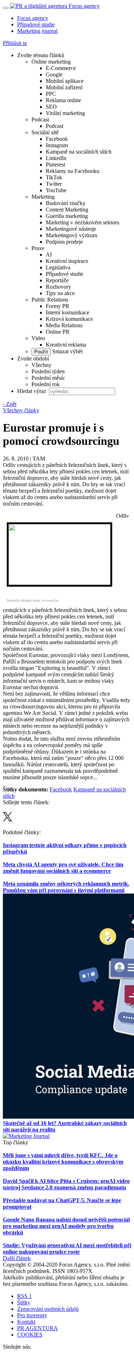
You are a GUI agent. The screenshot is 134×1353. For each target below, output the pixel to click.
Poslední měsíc (48, 378)
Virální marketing (65, 113)
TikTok (54, 177)
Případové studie (36, 24)
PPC (51, 94)
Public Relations (49, 300)
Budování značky (65, 203)
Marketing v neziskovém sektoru (82, 222)
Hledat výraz (32, 391)
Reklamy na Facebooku (72, 171)
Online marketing (51, 62)
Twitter (54, 184)
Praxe (37, 248)
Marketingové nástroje (71, 229)
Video (38, 338)
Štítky (23, 1302)
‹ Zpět (9, 404)
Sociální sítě (45, 132)
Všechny (41, 365)
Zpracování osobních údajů (48, 1309)
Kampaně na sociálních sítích (78, 152)
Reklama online (63, 100)
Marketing (43, 197)
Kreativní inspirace (67, 261)
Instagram (57, 145)
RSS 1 (24, 1296)
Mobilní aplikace (65, 81)
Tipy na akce (60, 293)
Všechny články (21, 410)
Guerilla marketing (67, 216)
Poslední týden (48, 371)
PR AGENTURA (37, 1328)
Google (54, 74)
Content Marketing (67, 210)
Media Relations (64, 325)
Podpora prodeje (64, 242)
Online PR (58, 332)
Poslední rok (45, 384)
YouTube (56, 190)
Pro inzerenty (32, 1315)
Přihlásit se (15, 43)
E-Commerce (61, 68)
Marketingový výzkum (71, 235)
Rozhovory (58, 287)
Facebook (57, 139)
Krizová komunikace (69, 319)
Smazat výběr (67, 351)
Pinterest (55, 164)
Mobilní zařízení (64, 87)
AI (49, 255)
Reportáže (57, 280)
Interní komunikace (67, 312)
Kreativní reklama (66, 345)
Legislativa (58, 267)
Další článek (17, 1258)
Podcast (40, 119)
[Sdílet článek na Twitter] (7, 819)
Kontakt (26, 1322)
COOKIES (30, 1335)
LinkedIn (56, 158)
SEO (51, 107)
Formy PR (57, 306)
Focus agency (32, 18)
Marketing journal (37, 31)
